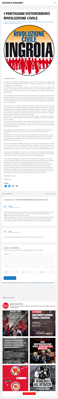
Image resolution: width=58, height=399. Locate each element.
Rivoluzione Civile (17, 23)
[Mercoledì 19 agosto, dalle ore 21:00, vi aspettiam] (15, 351)
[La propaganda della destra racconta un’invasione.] (42, 378)
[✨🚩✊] (15, 323)
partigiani (10, 23)
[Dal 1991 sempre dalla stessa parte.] (15, 378)
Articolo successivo (51, 193)
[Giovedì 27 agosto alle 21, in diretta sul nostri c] (42, 323)
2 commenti (6, 21)
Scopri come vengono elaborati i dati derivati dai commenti (39, 282)
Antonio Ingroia (45, 21)
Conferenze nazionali (15, 21)
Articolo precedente (7, 193)
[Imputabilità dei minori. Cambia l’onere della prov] (42, 351)
